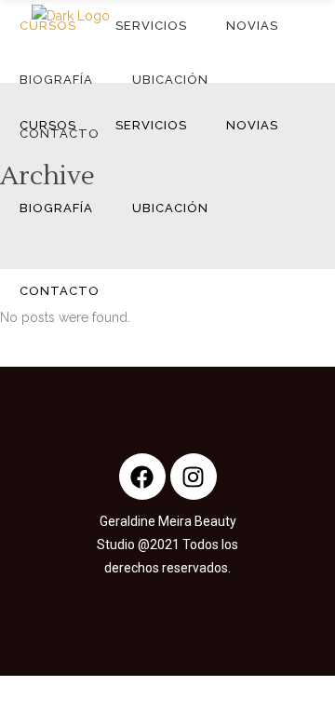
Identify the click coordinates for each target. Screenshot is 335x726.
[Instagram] (193, 476)
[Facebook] (142, 476)
